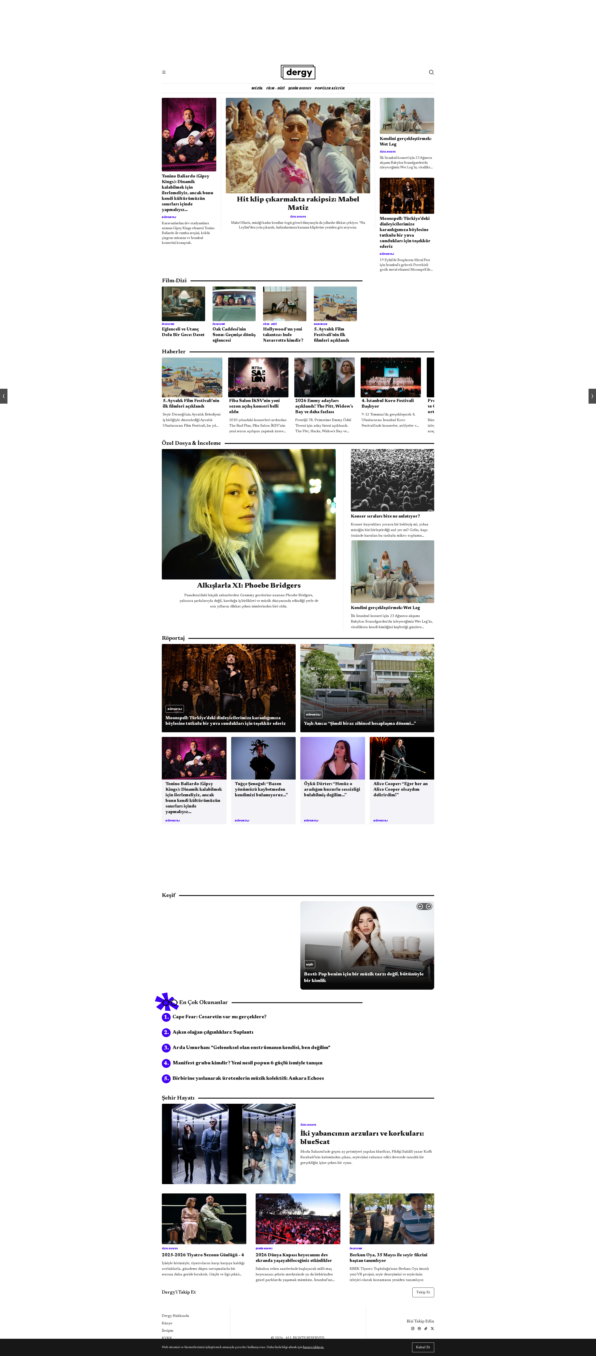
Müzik (257, 88)
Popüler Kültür (330, 88)
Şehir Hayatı (299, 88)
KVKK (167, 1338)
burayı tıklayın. (313, 1347)
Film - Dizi (275, 88)
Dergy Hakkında (175, 1316)
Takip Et (423, 1292)
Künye (167, 1323)
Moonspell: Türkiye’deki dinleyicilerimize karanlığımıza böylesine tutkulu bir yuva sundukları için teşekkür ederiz (405, 233)
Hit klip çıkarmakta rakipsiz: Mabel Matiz (298, 204)
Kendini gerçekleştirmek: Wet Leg (405, 142)
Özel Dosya (298, 216)
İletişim (167, 1331)
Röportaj (169, 217)
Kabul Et (423, 1347)
